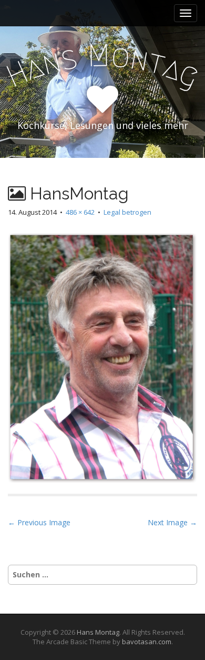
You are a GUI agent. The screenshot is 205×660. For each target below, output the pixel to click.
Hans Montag (98, 632)
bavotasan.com (146, 641)
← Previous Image (39, 522)
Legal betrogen (127, 212)
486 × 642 (80, 212)
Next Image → (172, 522)
